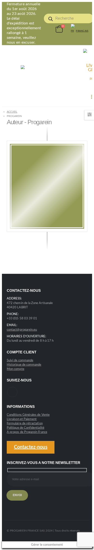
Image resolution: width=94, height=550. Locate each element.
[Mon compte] (48, 29)
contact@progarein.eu (22, 329)
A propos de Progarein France (27, 432)
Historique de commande (24, 364)
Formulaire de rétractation (25, 423)
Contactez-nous (30, 447)
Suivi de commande (20, 360)
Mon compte (15, 369)
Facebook (12, 392)
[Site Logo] (45, 76)
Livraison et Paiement (22, 419)
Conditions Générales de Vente (28, 414)
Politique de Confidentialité (25, 427)
